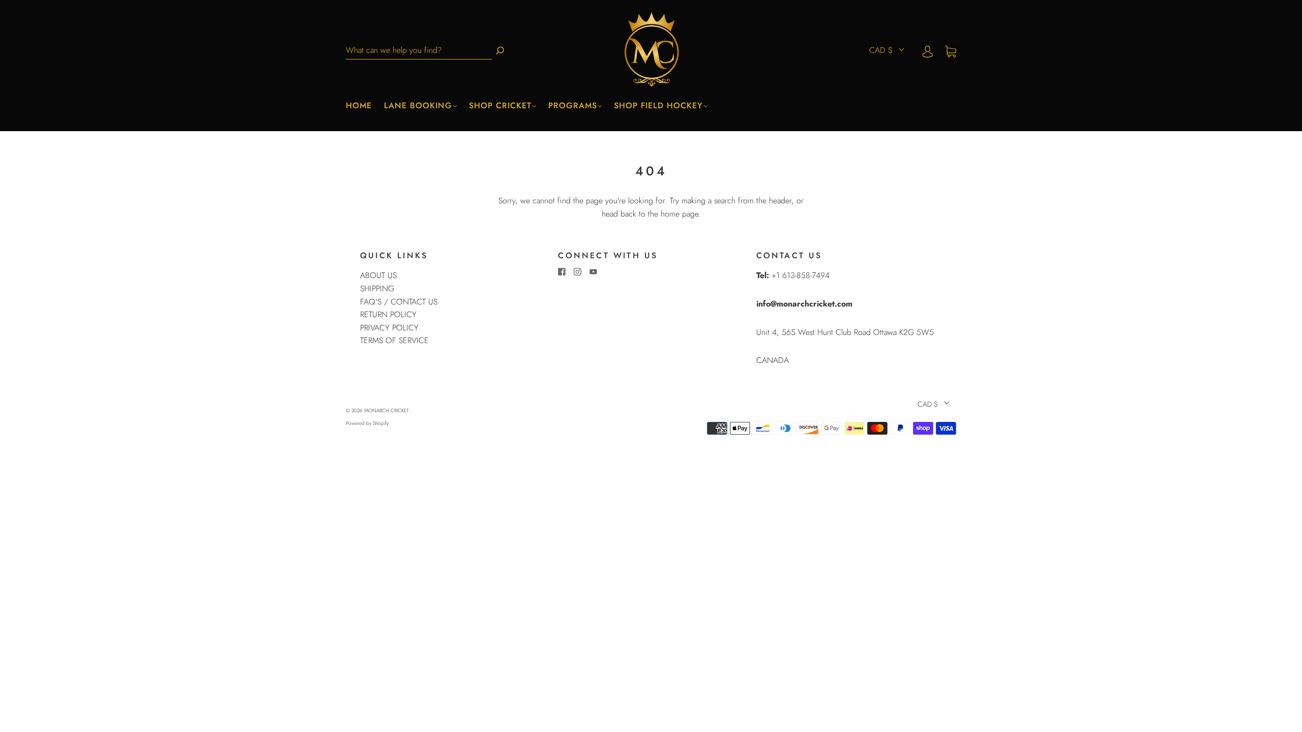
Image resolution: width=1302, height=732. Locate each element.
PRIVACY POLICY (389, 327)
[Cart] (950, 50)
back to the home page (659, 214)
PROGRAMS (572, 106)
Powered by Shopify (367, 423)
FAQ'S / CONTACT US (398, 302)
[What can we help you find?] (419, 50)
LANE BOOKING (418, 106)
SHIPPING (377, 288)
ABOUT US (378, 275)
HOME (359, 106)
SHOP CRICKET (500, 106)
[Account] (928, 50)
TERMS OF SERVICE (394, 340)
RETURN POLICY (388, 314)
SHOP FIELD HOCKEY (658, 106)
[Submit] (500, 50)
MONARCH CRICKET (386, 410)
